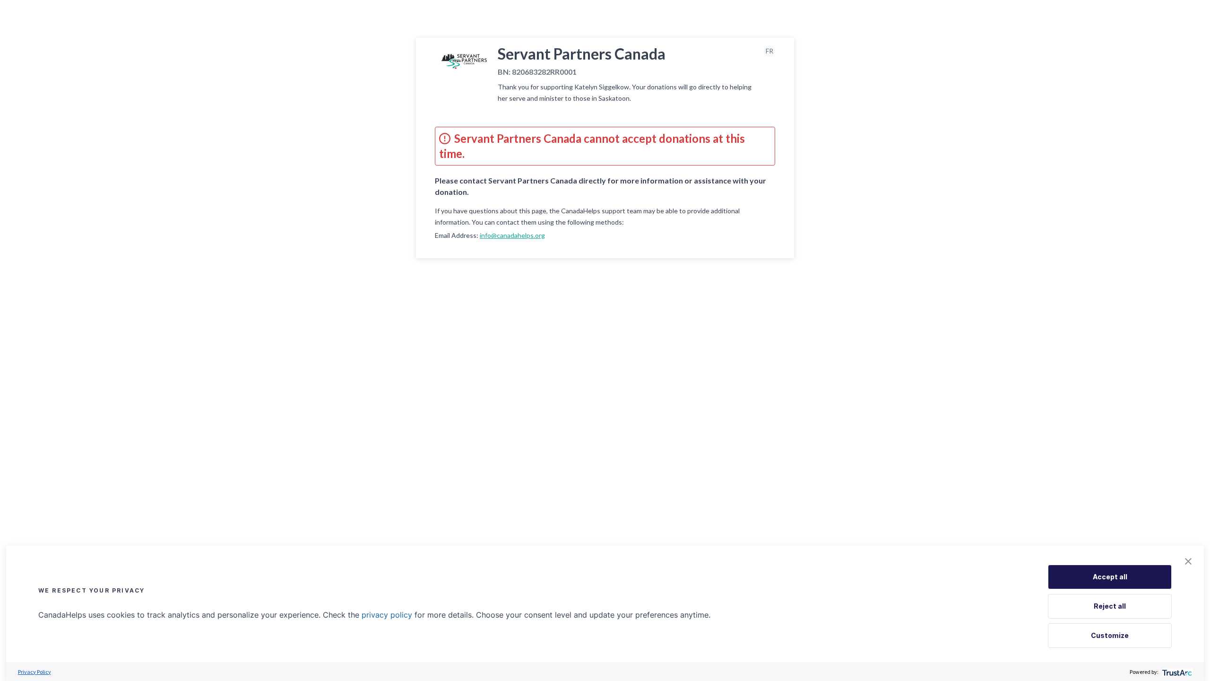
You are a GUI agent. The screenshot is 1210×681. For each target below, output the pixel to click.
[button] (1188, 561)
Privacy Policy (34, 671)
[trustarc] (1176, 672)
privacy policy (387, 615)
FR (769, 51)
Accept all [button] (1110, 577)
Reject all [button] (1110, 606)
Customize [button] (1110, 635)
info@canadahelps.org (512, 235)
